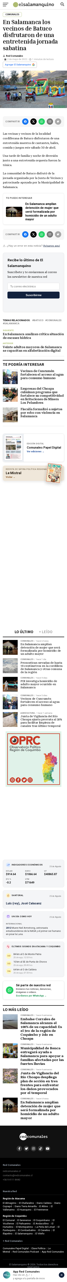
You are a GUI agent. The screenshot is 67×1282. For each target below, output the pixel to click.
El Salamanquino (24, 1233)
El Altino (43, 1206)
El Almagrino (9, 1203)
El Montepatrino (24, 1226)
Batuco (38, 320)
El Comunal (9, 1220)
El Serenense (24, 1220)
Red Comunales (14, 56)
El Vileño (39, 1233)
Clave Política (38, 1248)
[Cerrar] (61, 1275)
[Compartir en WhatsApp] (42, 121)
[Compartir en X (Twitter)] (33, 121)
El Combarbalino (27, 1230)
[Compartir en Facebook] (25, 121)
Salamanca (11, 323)
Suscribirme (34, 295)
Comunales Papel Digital (16, 1248)
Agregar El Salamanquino (18, 64)
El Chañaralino (26, 1203)
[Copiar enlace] (58, 121)
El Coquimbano (42, 1220)
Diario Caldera (44, 1203)
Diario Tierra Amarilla (26, 1206)
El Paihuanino (24, 1223)
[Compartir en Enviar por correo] (50, 121)
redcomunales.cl (12, 1171)
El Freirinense (41, 1209)
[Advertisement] (33, 518)
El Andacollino (41, 1223)
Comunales (54, 320)
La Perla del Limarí (45, 1226)
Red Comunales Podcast (26, 1251)
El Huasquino (24, 1209)
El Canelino (44, 1230)
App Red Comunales (53, 1251)
